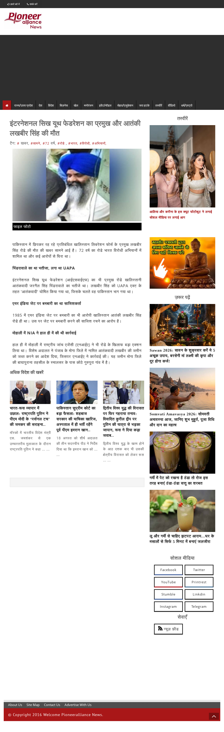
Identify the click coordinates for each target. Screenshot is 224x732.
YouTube (168, 582)
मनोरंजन (88, 105)
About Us (15, 705)
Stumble (168, 594)
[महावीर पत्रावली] (182, 287)
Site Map (33, 705)
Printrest (199, 582)
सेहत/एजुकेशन (125, 105)
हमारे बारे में (15, 4)
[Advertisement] (112, 67)
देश (40, 105)
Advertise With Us (78, 705)
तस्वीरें (158, 105)
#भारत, (73, 143)
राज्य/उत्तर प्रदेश (23, 105)
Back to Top (214, 716)
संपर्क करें (33, 4)
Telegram (199, 606)
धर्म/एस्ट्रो (186, 105)
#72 (46, 143)
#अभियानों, (99, 143)
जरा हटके (144, 105)
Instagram (168, 606)
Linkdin (199, 594)
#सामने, (36, 143)
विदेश (51, 105)
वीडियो (171, 105)
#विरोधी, (85, 143)
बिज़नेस (64, 105)
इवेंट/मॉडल (105, 105)
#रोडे (61, 143)
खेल (76, 105)
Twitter (199, 570)
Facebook (168, 570)
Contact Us (52, 705)
